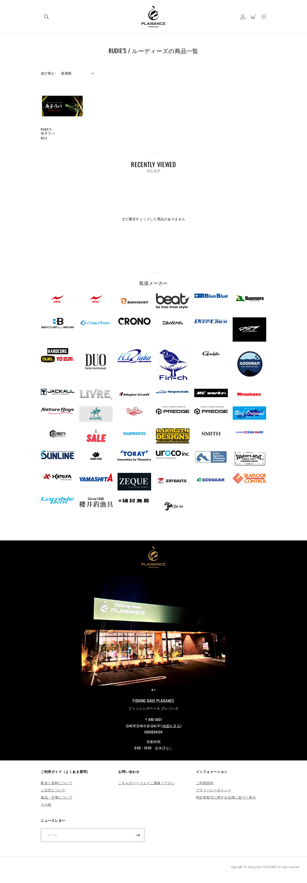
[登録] (137, 835)
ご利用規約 (205, 782)
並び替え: (48, 72)
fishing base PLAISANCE (262, 867)
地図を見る (171, 725)
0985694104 (153, 731)
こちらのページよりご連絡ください (146, 782)
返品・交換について (56, 797)
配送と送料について (56, 782)
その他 (46, 804)
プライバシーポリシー (213, 789)
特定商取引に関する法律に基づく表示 (226, 797)
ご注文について (53, 789)
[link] (153, 630)
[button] (46, 16)
